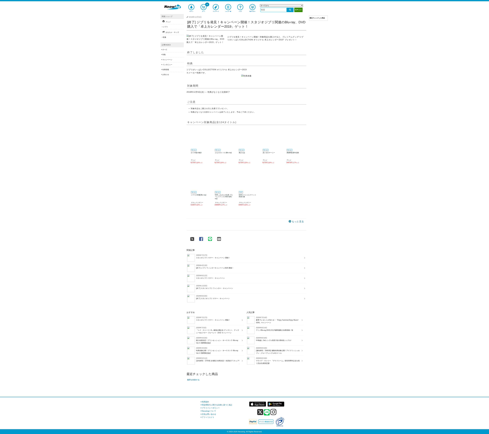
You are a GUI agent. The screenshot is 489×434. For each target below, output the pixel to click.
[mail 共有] (218, 238)
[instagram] (273, 412)
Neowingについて (209, 411)
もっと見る (298, 221)
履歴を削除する (193, 380)
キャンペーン (167, 60)
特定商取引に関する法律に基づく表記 (217, 405)
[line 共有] (210, 238)
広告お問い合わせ (209, 414)
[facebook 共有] (201, 238)
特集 (164, 55)
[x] (260, 412)
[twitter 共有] (192, 238)
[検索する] (290, 10)
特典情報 (165, 70)
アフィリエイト (208, 417)
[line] (267, 412)
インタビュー (167, 65)
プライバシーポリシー (211, 408)
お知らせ (165, 74)
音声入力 (298, 10)
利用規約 (205, 402)
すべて (164, 50)
